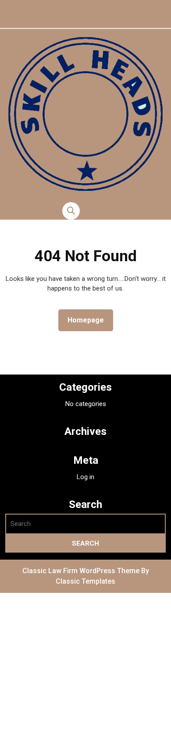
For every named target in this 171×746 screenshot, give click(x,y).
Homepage (89, 319)
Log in (85, 477)
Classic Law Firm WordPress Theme (81, 571)
